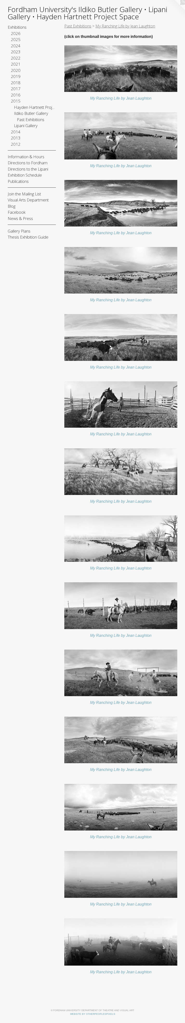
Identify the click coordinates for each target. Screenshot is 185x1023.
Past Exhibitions (30, 119)
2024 (15, 45)
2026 (15, 33)
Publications (18, 181)
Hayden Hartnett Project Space (35, 107)
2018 (15, 82)
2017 (15, 88)
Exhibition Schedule (25, 175)
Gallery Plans (19, 231)
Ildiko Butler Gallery (31, 113)
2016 (15, 95)
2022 (15, 58)
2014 (15, 132)
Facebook (17, 212)
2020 (15, 70)
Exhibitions (17, 27)
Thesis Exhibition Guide (28, 237)
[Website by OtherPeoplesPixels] (175, 9)
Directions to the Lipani (28, 169)
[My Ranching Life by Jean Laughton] (120, 68)
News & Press (20, 218)
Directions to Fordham (27, 162)
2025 (15, 39)
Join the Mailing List (24, 194)
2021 (15, 64)
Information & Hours (26, 156)
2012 (15, 144)
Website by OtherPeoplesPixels (92, 1014)
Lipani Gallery (26, 125)
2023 (15, 52)
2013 (15, 138)
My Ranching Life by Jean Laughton (121, 98)
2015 (15, 101)
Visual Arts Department (28, 200)
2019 (15, 76)
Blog (11, 206)
